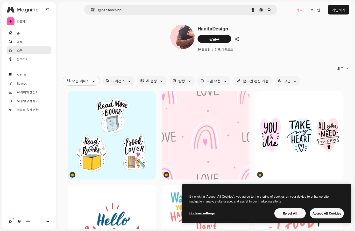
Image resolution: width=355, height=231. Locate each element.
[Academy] (19, 221)
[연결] (10, 221)
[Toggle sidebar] (47, 10)
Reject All (290, 213)
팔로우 (214, 38)
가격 (299, 9)
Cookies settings (202, 213)
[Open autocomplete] (91, 10)
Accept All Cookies (326, 213)
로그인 (315, 9)
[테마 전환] (28, 221)
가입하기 (338, 9)
